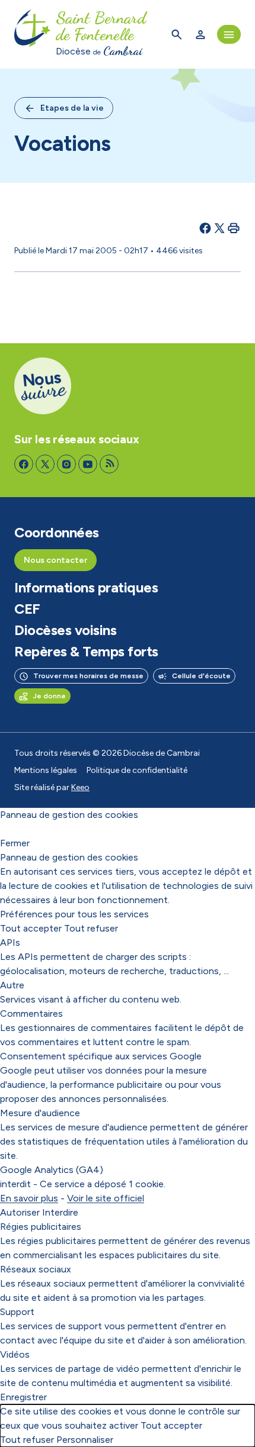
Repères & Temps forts (86, 651)
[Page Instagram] (66, 464)
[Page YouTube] (87, 464)
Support (17, 1311)
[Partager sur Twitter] (219, 228)
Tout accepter (31, 928)
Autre (12, 985)
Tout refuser (91, 928)
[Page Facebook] (23, 464)
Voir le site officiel (105, 1198)
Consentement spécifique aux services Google (101, 1056)
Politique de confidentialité (137, 770)
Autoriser (20, 1212)
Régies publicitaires (40, 1226)
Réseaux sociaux (35, 1269)
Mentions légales (45, 770)
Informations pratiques (86, 588)
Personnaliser (84, 1439)
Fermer (15, 843)
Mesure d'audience (40, 1113)
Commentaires (31, 1013)
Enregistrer (23, 1397)
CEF (27, 609)
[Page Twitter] (45, 464)
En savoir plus (29, 1198)
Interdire (60, 1212)
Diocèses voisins (65, 630)
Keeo (80, 787)
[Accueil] (32, 34)
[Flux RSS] (109, 464)
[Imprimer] (234, 228)
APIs (10, 942)
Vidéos (15, 1354)
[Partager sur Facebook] (205, 228)
